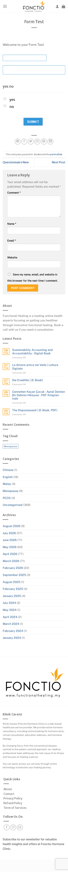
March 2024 (11, 624)
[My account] (57, 6)
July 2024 (9, 603)
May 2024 (10, 610)
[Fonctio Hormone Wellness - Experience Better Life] (34, 6)
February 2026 (13, 568)
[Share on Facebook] (24, 141)
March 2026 (11, 561)
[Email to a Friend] (37, 141)
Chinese (8, 470)
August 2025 (11, 582)
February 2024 (13, 631)
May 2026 (10, 547)
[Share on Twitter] (31, 141)
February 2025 (13, 589)
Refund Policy (12, 803)
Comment (14, 192)
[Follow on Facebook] (7, 827)
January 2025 (12, 596)
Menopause (10, 446)
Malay (7, 484)
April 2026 (10, 554)
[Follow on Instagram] (13, 827)
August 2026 (11, 526)
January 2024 (12, 638)
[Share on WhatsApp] (18, 141)
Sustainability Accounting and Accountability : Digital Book (32, 351)
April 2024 (10, 617)
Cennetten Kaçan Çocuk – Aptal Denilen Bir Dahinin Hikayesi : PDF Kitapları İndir (38, 395)
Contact (8, 794)
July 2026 (9, 533)
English (8, 477)
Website (12, 257)
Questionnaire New (16, 162)
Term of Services (14, 808)
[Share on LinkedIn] (50, 141)
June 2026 (10, 540)
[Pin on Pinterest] (44, 141)
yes (12, 99)
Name (11, 223)
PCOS (7, 498)
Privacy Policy (12, 798)
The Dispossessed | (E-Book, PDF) (34, 410)
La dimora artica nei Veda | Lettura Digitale (35, 366)
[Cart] (63, 6)
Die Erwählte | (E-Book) (27, 380)
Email (11, 240)
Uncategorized (12, 505)
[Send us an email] (20, 827)
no (11, 106)
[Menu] (5, 6)
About (7, 789)
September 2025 (14, 575)
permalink (56, 154)
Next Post (58, 162)
